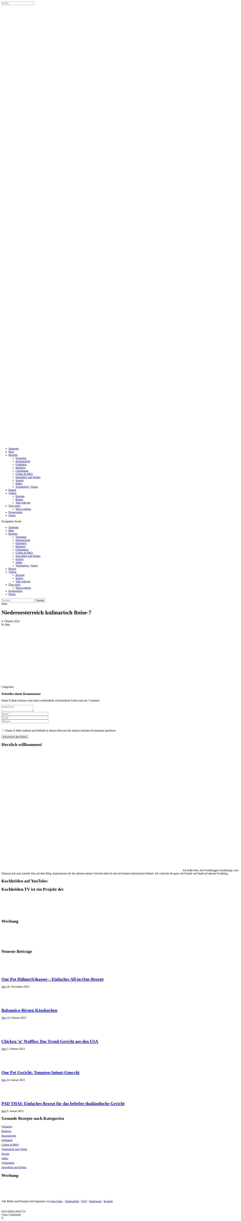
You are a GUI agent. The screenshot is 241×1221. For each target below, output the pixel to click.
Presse (12, 515)
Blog (11, 451)
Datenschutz (72, 1201)
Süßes (19, 483)
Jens (7, 624)
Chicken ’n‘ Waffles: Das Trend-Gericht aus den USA (49, 1041)
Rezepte (12, 454)
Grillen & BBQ (24, 474)
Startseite (13, 448)
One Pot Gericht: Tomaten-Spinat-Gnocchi (40, 1072)
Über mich (14, 505)
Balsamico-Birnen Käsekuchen (29, 1010)
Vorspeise (21, 458)
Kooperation (15, 512)
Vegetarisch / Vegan (27, 486)
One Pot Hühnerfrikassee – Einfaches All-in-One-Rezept (52, 979)
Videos (12, 493)
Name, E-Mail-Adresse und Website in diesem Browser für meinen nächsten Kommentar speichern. (60, 730)
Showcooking (23, 509)
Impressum (95, 1201)
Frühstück (21, 464)
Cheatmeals (22, 470)
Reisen (12, 489)
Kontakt (108, 1201)
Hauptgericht (23, 461)
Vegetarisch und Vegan (14, 1149)
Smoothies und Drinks (28, 477)
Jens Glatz (56, 1201)
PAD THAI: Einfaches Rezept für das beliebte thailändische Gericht (63, 1103)
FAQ (84, 1201)
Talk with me (23, 502)
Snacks (19, 480)
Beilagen (20, 467)
